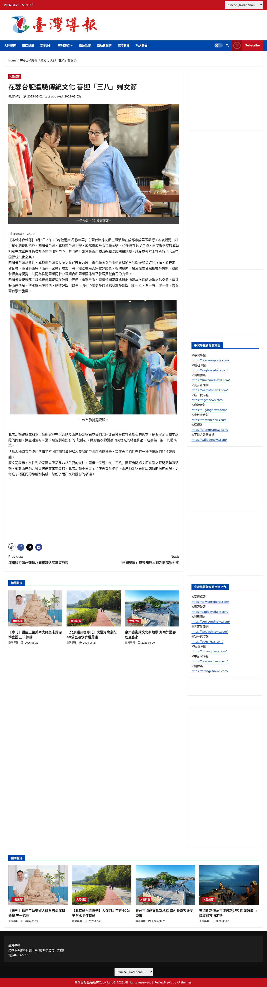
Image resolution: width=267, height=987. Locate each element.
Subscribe (252, 45)
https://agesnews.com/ (207, 400)
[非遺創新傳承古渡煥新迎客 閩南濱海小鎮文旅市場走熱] (229, 885)
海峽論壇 (85, 45)
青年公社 (46, 45)
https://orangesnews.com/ (209, 430)
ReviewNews (163, 982)
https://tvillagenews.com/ (209, 440)
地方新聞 (141, 45)
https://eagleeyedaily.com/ (209, 370)
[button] (227, 45)
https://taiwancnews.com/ (209, 420)
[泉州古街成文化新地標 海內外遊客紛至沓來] (152, 608)
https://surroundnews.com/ (210, 380)
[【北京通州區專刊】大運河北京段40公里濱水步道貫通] (94, 608)
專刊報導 (64, 45)
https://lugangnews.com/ (209, 410)
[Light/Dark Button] (218, 45)
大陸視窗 (10, 45)
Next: (149, 559)
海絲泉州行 (104, 45)
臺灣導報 (14, 96)
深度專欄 (124, 45)
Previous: (38, 559)
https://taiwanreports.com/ (210, 360)
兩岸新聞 (28, 45)
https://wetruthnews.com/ (209, 390)
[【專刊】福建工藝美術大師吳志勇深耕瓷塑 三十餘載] (35, 608)
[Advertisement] (93, 511)
